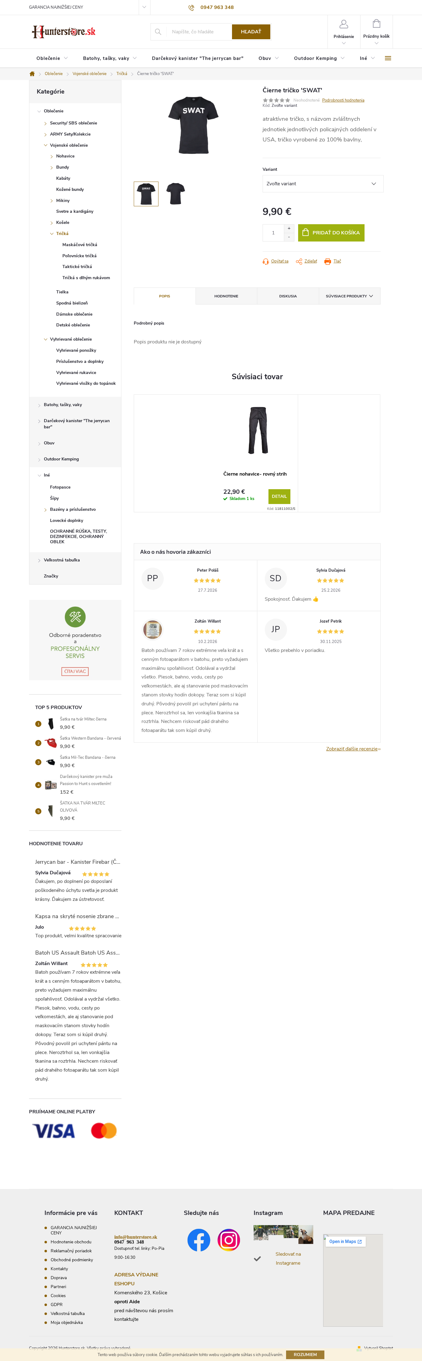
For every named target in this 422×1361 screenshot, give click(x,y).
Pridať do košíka (336, 232)
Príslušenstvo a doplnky (79, 361)
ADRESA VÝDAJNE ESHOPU (136, 1279)
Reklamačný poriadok (71, 1251)
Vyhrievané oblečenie (71, 339)
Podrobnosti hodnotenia (343, 100)
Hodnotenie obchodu (71, 1242)
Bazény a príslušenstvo (73, 509)
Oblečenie (53, 111)
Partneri (58, 1287)
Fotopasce (60, 487)
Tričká (62, 234)
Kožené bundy (70, 189)
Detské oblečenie (73, 325)
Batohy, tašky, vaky (63, 405)
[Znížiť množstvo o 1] (289, 237)
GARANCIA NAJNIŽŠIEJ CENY (56, 7)
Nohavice (65, 156)
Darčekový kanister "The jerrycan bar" (77, 424)
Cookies (58, 1296)
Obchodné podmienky (72, 1260)
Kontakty (59, 1269)
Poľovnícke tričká (79, 256)
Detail (279, 496)
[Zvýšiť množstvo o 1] (289, 229)
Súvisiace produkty (346, 296)
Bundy (62, 167)
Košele (62, 222)
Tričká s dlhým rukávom (86, 278)
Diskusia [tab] (288, 296)
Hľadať (251, 31)
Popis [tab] (164, 296)
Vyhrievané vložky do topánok (86, 383)
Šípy (54, 498)
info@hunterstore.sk (135, 1236)
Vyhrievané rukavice (76, 373)
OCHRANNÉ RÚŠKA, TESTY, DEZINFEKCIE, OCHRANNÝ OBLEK (78, 536)
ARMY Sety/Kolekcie (70, 134)
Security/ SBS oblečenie (73, 123)
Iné (47, 475)
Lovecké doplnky (66, 520)
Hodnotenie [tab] (226, 296)
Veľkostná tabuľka (62, 560)
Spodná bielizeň (72, 303)
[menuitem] (52, 58)
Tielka (62, 292)
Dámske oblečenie (74, 314)
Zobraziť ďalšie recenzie (352, 749)
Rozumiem (305, 1355)
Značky (51, 576)
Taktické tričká (77, 267)
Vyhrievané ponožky (76, 350)
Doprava (59, 1278)
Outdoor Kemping (61, 459)
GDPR (57, 1305)
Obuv (49, 443)
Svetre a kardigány (74, 211)
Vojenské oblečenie (69, 145)
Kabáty (63, 178)
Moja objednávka (67, 1322)
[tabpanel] (257, 453)
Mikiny (63, 201)
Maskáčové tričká (79, 245)
